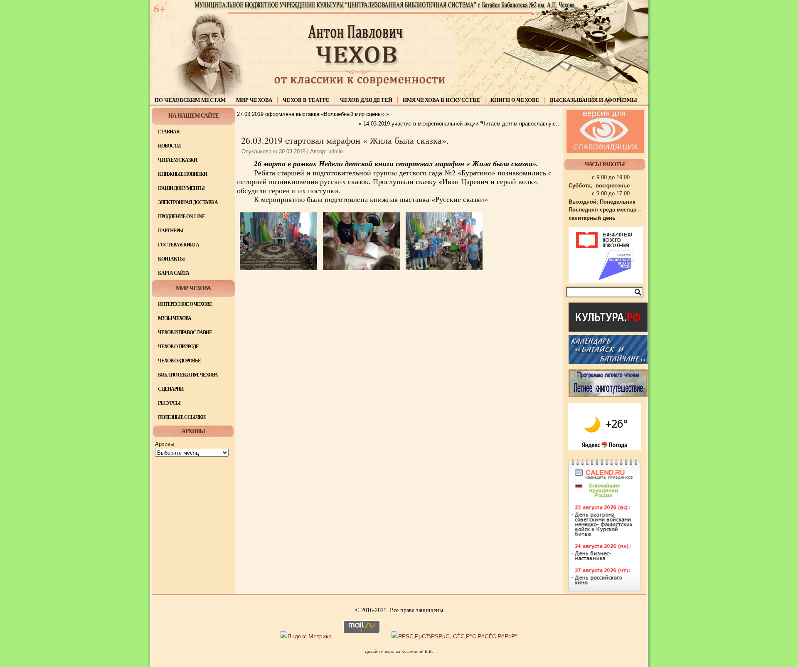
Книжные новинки (182, 174)
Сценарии (170, 389)
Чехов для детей (366, 100)
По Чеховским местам (190, 100)
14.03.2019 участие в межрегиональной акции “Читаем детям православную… (462, 124)
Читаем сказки (177, 160)
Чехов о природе (178, 346)
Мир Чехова (254, 100)
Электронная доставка (188, 202)
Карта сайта (173, 273)
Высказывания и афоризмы (593, 100)
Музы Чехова (174, 318)
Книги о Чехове (514, 100)
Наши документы (181, 188)
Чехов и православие (185, 332)
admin (335, 151)
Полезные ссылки (181, 417)
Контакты (171, 259)
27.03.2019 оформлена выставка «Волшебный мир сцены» (310, 114)
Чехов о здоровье (179, 361)
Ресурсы (169, 403)
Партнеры (170, 231)
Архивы (164, 444)
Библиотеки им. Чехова (188, 375)
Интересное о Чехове (185, 304)
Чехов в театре (306, 100)
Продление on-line (181, 216)
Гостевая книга (178, 245)
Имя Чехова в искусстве (441, 100)
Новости (169, 146)
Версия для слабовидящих (605, 131)
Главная (169, 132)
